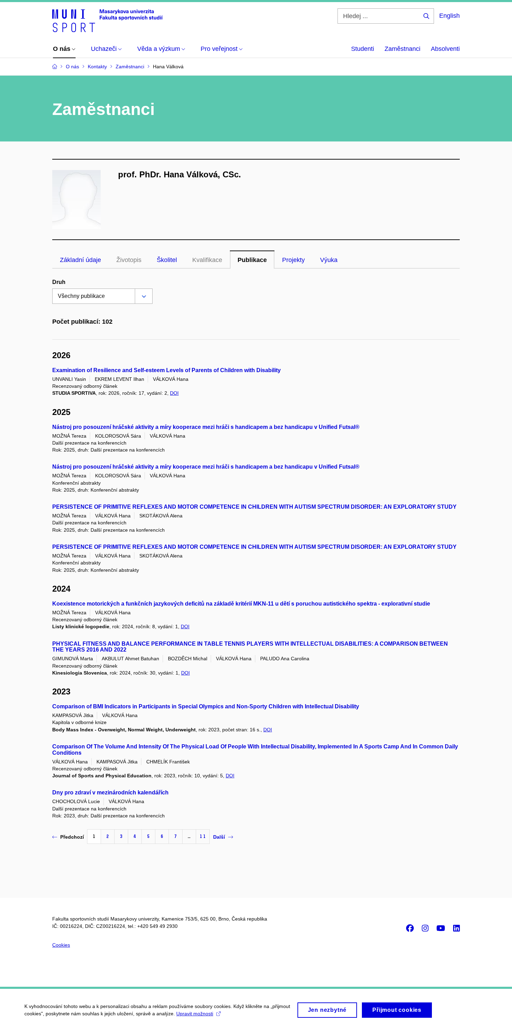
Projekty (293, 259)
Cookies (61, 945)
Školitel (167, 259)
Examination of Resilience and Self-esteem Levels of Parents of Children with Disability (166, 370)
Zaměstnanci (402, 48)
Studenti (362, 48)
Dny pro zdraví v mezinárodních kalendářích (110, 792)
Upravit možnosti (194, 1013)
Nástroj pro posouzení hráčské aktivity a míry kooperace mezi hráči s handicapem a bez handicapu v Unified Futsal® (205, 427)
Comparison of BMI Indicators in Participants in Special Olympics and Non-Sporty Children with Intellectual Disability (205, 706)
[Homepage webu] (107, 20)
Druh (58, 282)
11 (202, 836)
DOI (174, 393)
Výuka (329, 259)
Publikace (252, 259)
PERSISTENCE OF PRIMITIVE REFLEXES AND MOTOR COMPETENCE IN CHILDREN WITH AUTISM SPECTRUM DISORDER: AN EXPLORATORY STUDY (254, 507)
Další (219, 837)
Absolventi (445, 48)
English (449, 15)
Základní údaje (80, 259)
